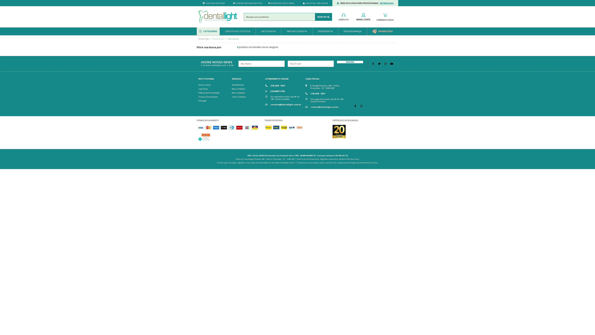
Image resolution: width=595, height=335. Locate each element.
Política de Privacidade (209, 92)
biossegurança (352, 31)
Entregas (202, 100)
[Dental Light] (217, 17)
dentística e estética (237, 31)
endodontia (325, 31)
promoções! (385, 31)
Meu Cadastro (238, 92)
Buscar (322, 17)
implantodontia (297, 31)
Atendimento (238, 84)
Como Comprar (239, 96)
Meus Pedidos (238, 88)
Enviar (350, 62)
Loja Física (203, 88)
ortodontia (268, 31)
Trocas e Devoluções (208, 96)
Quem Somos (204, 84)
